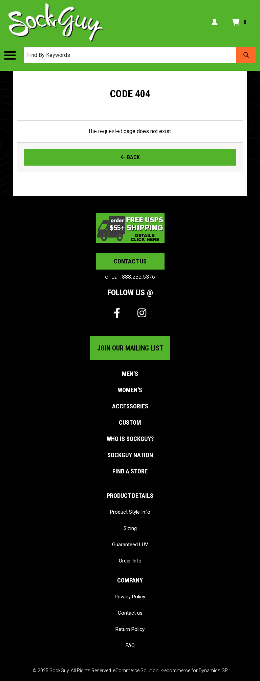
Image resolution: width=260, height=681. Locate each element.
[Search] (246, 55)
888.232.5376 (138, 277)
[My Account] (214, 22)
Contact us (130, 261)
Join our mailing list (130, 348)
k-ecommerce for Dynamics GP (194, 670)
